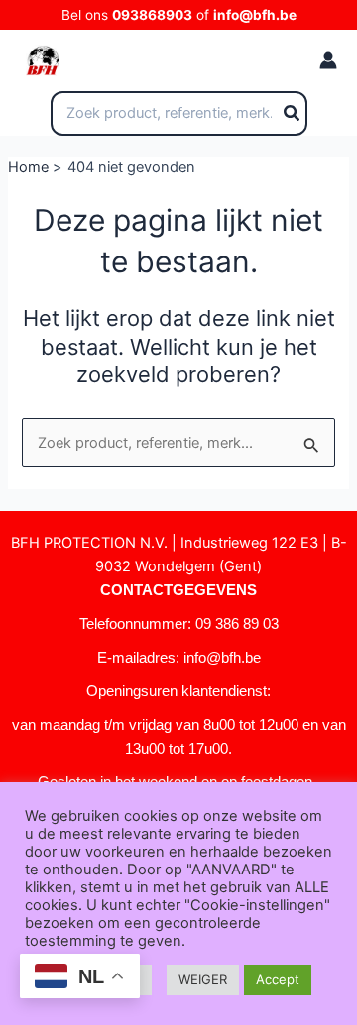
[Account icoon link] (328, 60)
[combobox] (179, 114)
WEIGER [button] (202, 979)
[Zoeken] (292, 114)
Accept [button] (277, 979)
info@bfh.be (255, 15)
